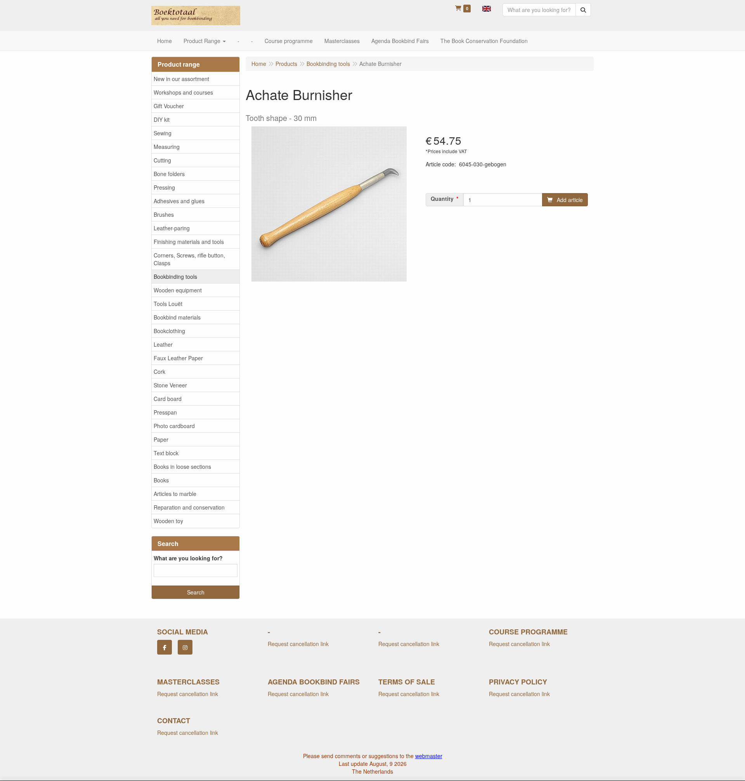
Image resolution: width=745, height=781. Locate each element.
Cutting (162, 160)
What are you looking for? (188, 558)
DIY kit (162, 119)
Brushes (164, 214)
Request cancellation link (298, 644)
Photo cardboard (174, 426)
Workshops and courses (183, 92)
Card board (168, 399)
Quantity (442, 198)
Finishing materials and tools (189, 241)
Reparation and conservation (189, 507)
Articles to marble (175, 494)
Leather (163, 344)
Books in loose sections (182, 466)
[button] (486, 8)
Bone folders (169, 174)
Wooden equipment (178, 290)
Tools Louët (168, 304)
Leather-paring (172, 228)
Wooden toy (168, 521)
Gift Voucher (169, 106)
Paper (161, 439)
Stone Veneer (170, 385)
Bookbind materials (177, 317)
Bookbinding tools (175, 276)
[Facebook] (164, 647)
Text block (166, 453)
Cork (159, 371)
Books (161, 480)
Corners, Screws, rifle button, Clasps (189, 259)
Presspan (165, 412)
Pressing (164, 187)
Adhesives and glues (179, 201)
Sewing (163, 133)
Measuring (167, 146)
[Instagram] (185, 647)
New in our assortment (181, 79)
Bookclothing (169, 331)
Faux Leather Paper (178, 358)
